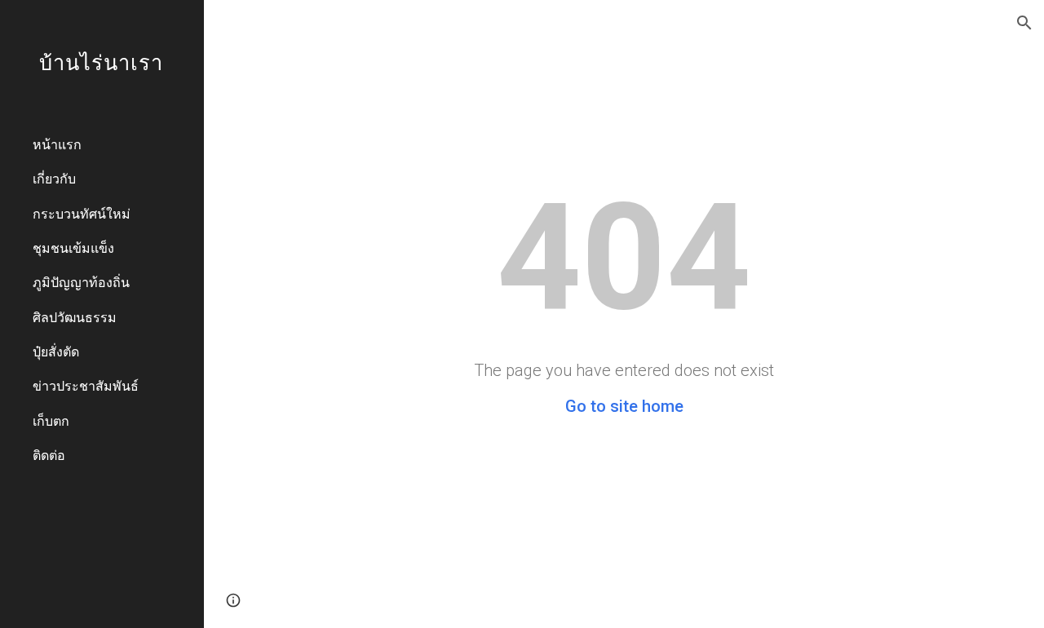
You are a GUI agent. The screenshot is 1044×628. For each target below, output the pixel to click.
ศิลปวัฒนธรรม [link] (75, 317)
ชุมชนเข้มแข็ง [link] (73, 247)
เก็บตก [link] (51, 420)
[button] (1024, 22)
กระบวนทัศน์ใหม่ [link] (81, 213)
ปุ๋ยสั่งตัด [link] (56, 351)
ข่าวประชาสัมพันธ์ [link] (86, 385)
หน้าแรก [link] (57, 144)
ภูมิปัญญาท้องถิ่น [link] (81, 282)
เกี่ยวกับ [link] (54, 178)
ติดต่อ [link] (49, 454)
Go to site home (624, 406)
